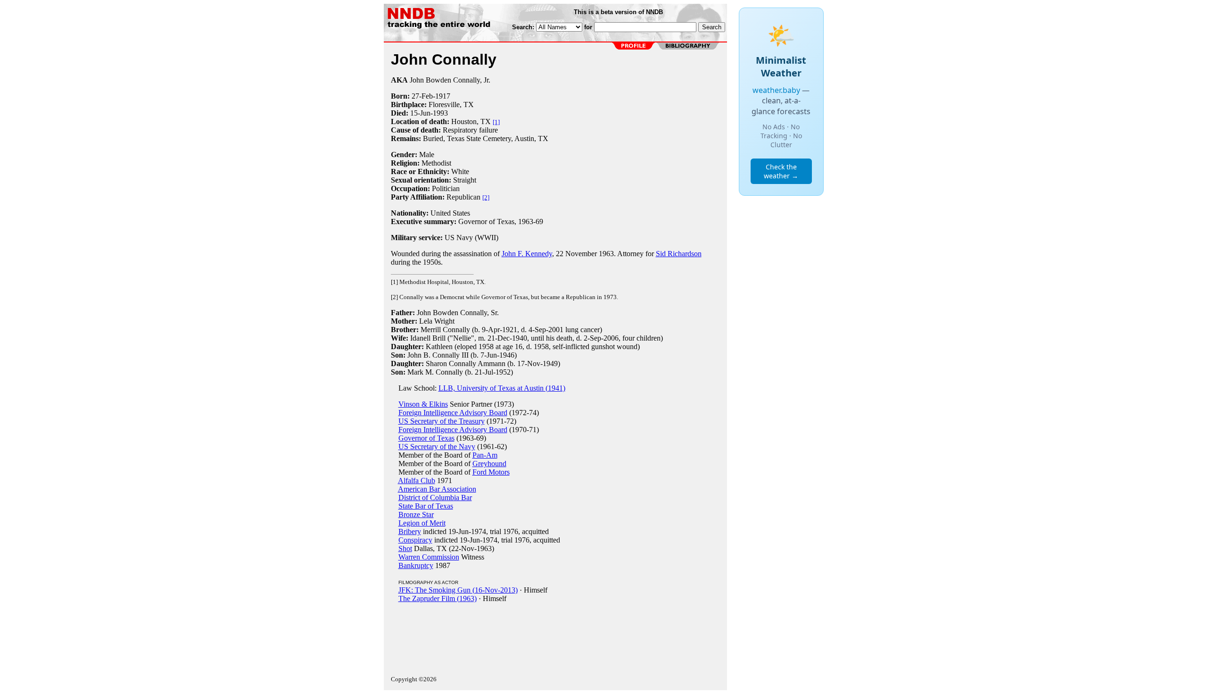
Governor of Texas (426, 438)
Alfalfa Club (416, 481)
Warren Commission (428, 557)
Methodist (436, 163)
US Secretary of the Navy (436, 447)
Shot (405, 548)
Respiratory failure (470, 130)
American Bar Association (437, 489)
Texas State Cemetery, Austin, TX (497, 138)
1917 (442, 96)
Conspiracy (415, 540)
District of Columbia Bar (435, 497)
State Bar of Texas (425, 506)
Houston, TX (471, 121)
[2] (485, 197)
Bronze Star (416, 514)
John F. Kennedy (527, 254)
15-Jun (420, 113)
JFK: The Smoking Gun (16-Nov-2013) (458, 590)
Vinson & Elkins (423, 404)
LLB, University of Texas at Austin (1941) (501, 388)
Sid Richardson (679, 254)
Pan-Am (484, 455)
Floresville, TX (451, 104)
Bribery (409, 531)
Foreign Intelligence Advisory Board (452, 413)
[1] (496, 121)
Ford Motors (491, 472)
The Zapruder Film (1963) (437, 598)
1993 (440, 113)
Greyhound (489, 464)
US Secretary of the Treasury (441, 421)
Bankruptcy (415, 565)
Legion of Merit (422, 523)
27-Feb (422, 96)
